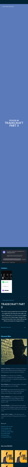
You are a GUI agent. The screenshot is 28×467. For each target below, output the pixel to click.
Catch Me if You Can (6, 430)
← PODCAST (7, 300)
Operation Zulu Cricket (7, 426)
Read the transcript (6, 327)
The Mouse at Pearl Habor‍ (7, 431)
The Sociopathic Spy (6, 428)
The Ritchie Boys (5, 435)
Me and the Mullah (5, 433)
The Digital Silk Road (6, 437)
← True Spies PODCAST (7, 6)
